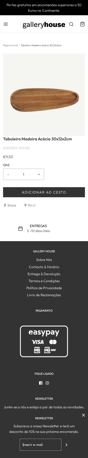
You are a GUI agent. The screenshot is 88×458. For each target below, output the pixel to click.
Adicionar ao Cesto (44, 192)
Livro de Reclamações (44, 295)
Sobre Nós (44, 259)
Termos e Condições (44, 281)
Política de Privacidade (44, 288)
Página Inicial (10, 45)
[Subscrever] (66, 444)
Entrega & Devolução (44, 274)
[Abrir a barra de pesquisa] (71, 24)
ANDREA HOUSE (16, 148)
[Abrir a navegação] (5, 24)
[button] (44, 95)
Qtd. (6, 165)
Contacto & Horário (44, 267)
